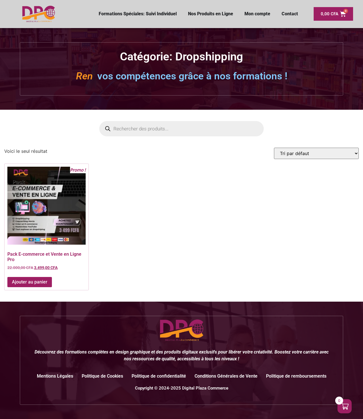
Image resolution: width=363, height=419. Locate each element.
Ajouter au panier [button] (29, 282)
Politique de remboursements (296, 376)
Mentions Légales (55, 376)
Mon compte (257, 13)
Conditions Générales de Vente (226, 376)
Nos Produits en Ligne (210, 13)
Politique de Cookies (102, 376)
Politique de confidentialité (159, 376)
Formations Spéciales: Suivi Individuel (138, 13)
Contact (290, 13)
